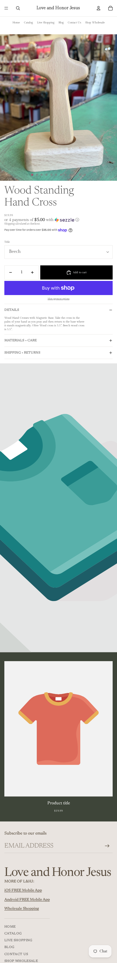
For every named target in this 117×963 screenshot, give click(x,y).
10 (75, 175)
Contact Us (74, 22)
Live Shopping (45, 22)
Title (7, 242)
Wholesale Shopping (21, 909)
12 (85, 175)
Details (11, 310)
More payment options (58, 299)
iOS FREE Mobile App (23, 891)
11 (80, 175)
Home (16, 22)
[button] (58, 219)
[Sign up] (107, 846)
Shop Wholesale (95, 22)
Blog (61, 22)
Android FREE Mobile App (27, 900)
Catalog (28, 22)
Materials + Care (20, 340)
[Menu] (6, 8)
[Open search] (18, 8)
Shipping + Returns (22, 352)
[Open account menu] (98, 8)
